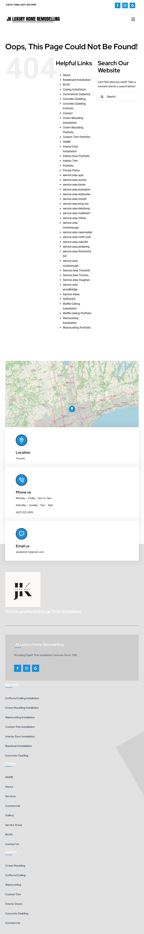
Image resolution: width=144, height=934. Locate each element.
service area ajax (73, 175)
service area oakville (75, 242)
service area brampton (76, 189)
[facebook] (117, 5)
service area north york (77, 237)
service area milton (74, 218)
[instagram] (125, 5)
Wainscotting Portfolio (77, 327)
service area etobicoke (76, 194)
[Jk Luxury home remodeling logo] (33, 13)
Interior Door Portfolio (76, 156)
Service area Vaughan (76, 280)
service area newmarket (77, 232)
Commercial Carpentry (76, 94)
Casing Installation (74, 89)
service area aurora (74, 180)
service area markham (76, 213)
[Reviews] (132, 5)
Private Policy (71, 170)
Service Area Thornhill (76, 270)
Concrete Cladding (74, 99)
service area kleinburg (76, 208)
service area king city (76, 203)
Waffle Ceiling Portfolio (77, 313)
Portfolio (68, 165)
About (66, 75)
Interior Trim (70, 160)
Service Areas (71, 294)
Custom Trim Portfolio (76, 137)
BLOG (66, 84)
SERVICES (69, 299)
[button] (72, 409)
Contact (68, 113)
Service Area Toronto (76, 275)
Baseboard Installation (77, 79)
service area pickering (76, 246)
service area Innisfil (75, 199)
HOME (67, 142)
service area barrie (74, 184)
